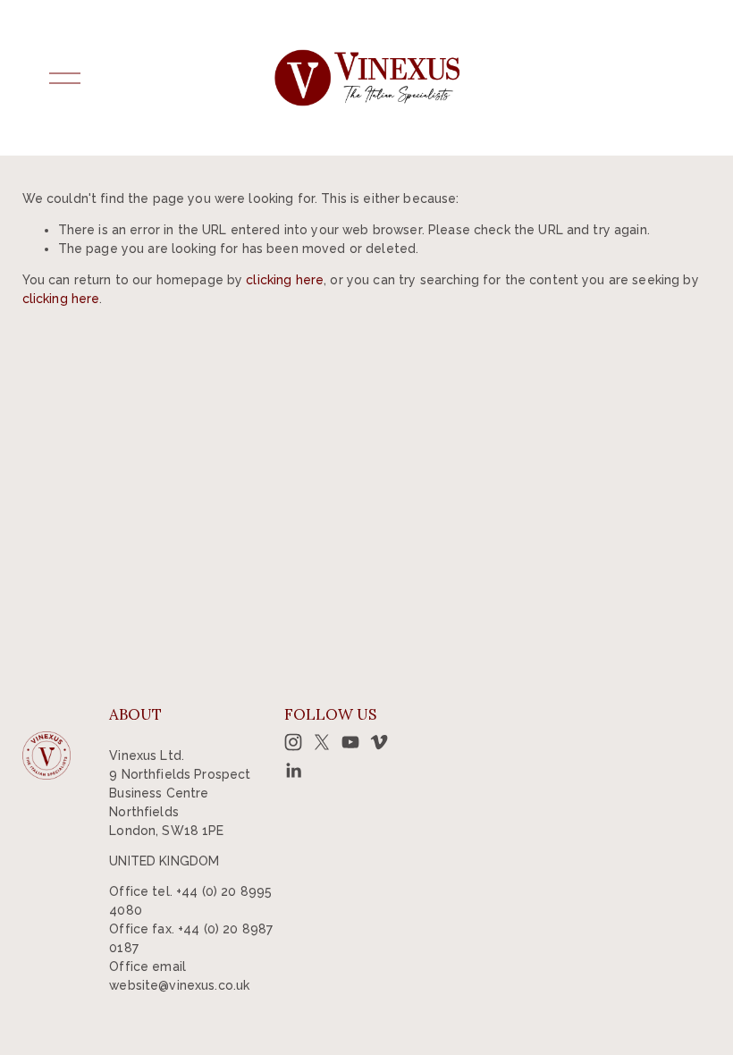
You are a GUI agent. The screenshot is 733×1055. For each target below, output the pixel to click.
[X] (322, 742)
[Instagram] (293, 742)
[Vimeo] (379, 742)
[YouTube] (350, 742)
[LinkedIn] (293, 771)
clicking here (285, 280)
